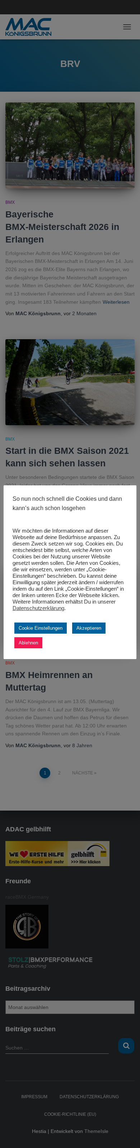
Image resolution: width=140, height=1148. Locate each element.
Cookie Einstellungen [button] (40, 628)
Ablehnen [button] (28, 642)
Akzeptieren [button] (88, 628)
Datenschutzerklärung (38, 608)
